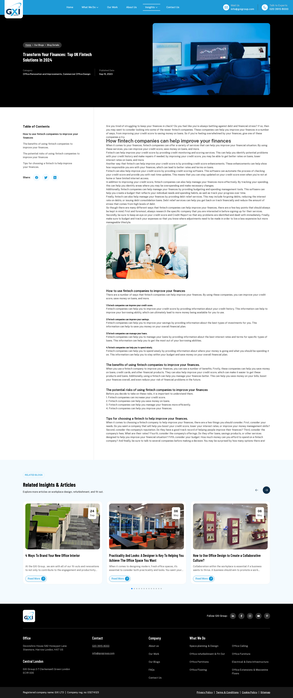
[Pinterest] (267, 616)
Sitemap (265, 692)
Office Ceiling (240, 646)
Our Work (112, 7)
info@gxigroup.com (242, 9)
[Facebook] (241, 616)
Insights (150, 7)
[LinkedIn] (233, 616)
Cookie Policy (249, 692)
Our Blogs (39, 45)
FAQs (152, 669)
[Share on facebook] (36, 177)
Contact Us (172, 7)
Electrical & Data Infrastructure (250, 661)
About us (154, 646)
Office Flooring (198, 669)
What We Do (89, 7)
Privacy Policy (205, 692)
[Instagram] (250, 616)
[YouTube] (258, 616)
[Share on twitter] (45, 177)
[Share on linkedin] (55, 177)
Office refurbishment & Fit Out (207, 653)
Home (70, 7)
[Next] (266, 490)
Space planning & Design (204, 646)
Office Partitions (199, 661)
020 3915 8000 (278, 9)
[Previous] (256, 490)
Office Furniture (241, 653)
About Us (131, 7)
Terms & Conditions (227, 692)
